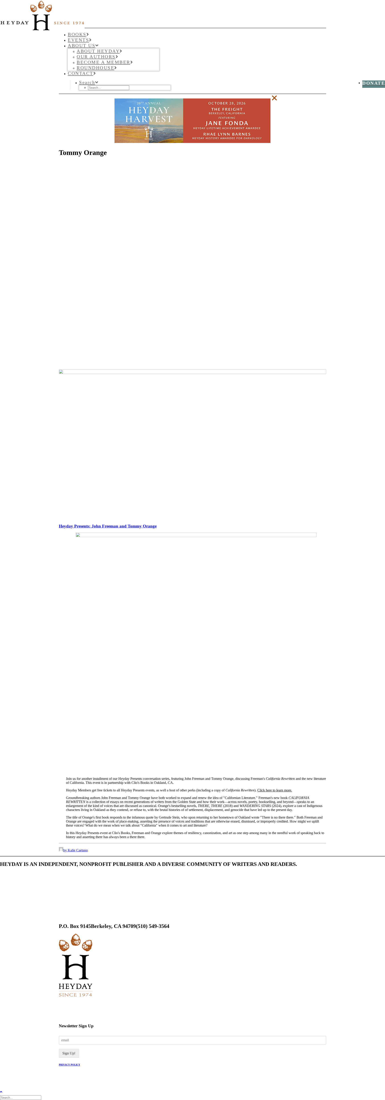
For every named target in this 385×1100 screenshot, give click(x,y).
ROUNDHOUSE (95, 67)
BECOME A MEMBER (103, 62)
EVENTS (78, 40)
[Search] (21, 1097)
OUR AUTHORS (96, 56)
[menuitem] (197, 34)
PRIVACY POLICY (69, 1064)
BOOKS (77, 34)
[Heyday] (192, 14)
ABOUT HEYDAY (98, 51)
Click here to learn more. (274, 790)
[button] (89, 82)
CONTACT (80, 73)
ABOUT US (81, 45)
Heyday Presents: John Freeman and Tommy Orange (108, 526)
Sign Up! (68, 1053)
